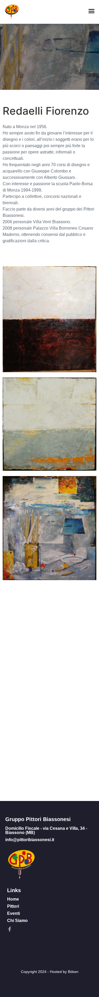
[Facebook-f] (9, 929)
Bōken (73, 972)
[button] (92, 11)
